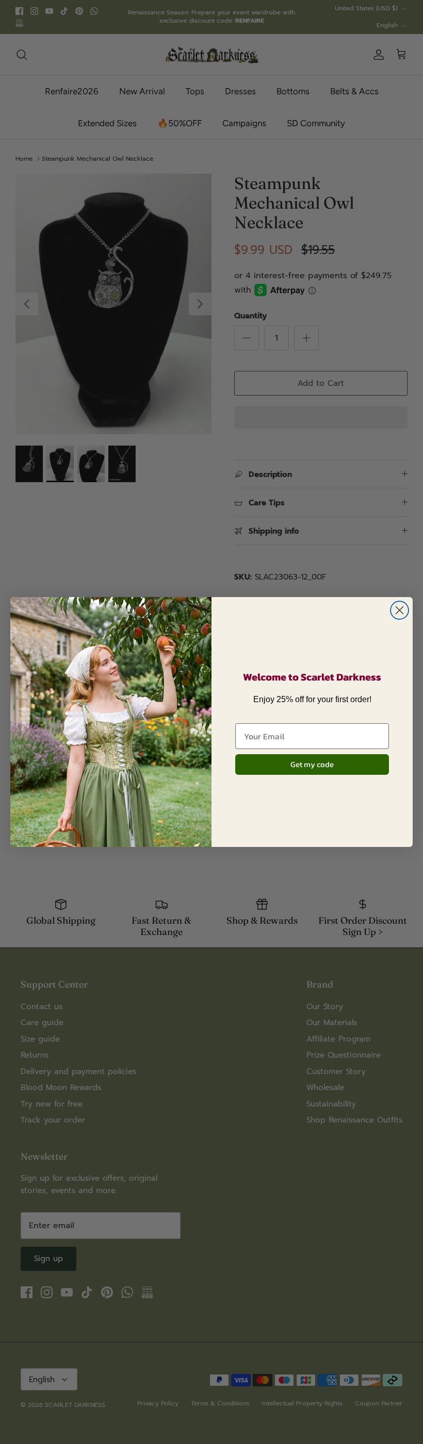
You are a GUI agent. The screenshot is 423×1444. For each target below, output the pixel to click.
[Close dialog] (400, 610)
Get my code (312, 764)
